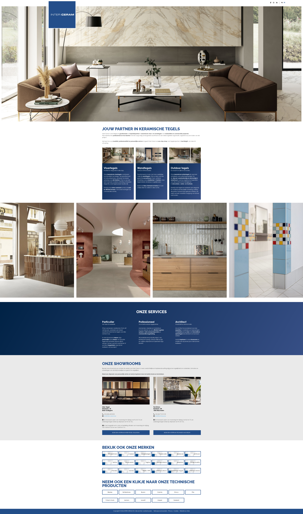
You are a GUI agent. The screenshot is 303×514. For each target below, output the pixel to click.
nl (282, 2)
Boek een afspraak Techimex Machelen (177, 432)
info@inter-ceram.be (110, 416)
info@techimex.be (160, 416)
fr (284, 2)
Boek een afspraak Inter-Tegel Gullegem (126, 432)
